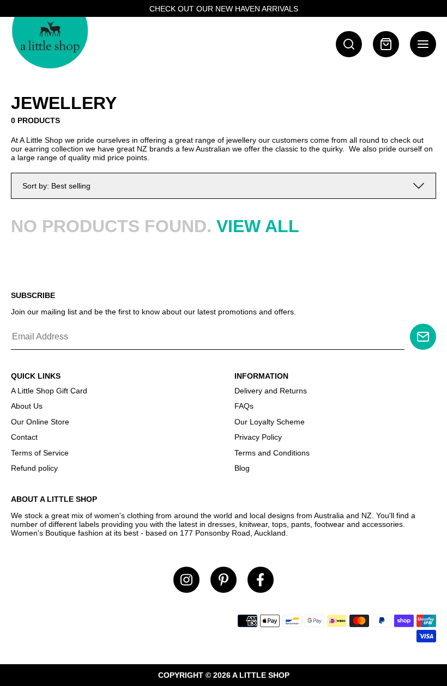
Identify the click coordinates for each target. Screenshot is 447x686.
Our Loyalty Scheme (269, 421)
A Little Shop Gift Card (49, 390)
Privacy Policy (258, 437)
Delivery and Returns (270, 390)
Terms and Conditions (272, 452)
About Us (27, 406)
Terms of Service (40, 452)
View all (257, 226)
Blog (242, 468)
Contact (24, 437)
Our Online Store (40, 421)
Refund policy (34, 468)
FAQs (243, 406)
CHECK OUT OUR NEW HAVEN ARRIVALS (223, 8)
